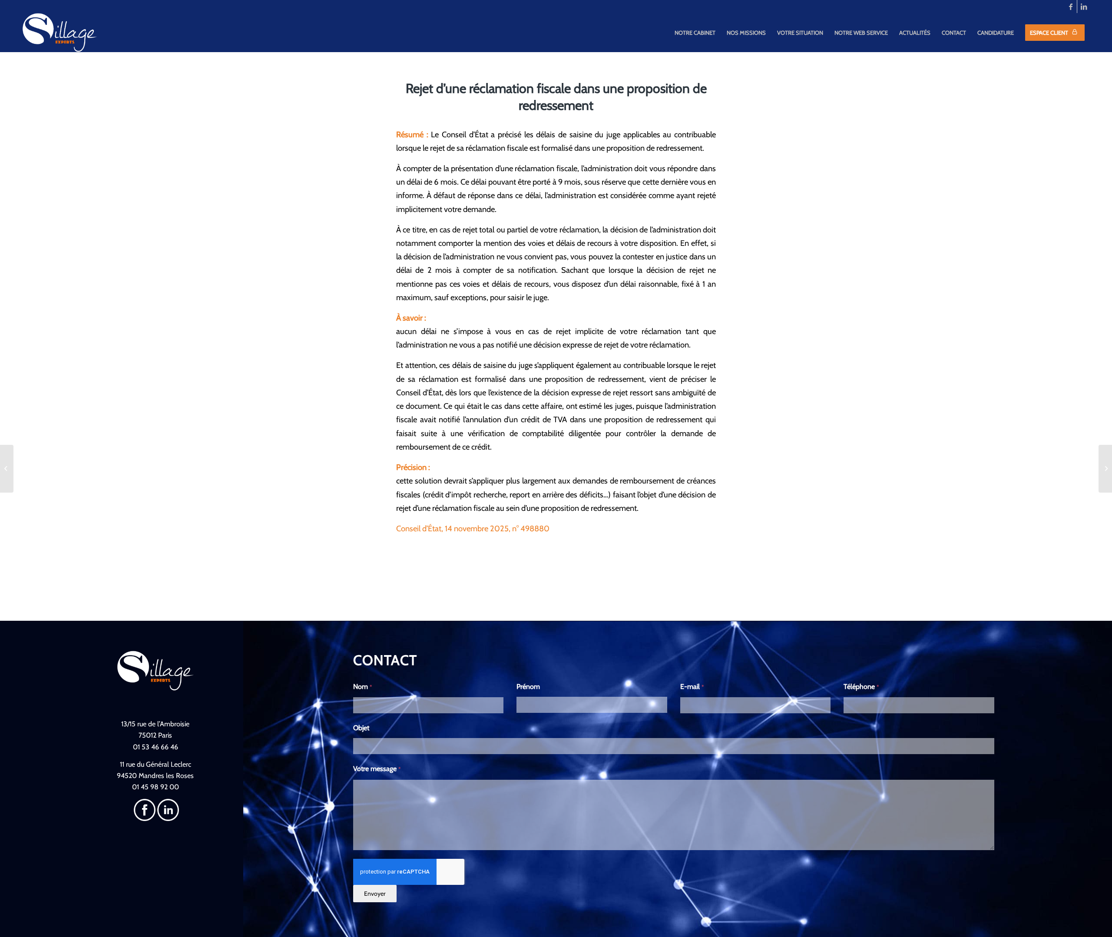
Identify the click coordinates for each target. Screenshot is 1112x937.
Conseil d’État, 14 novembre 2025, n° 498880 (472, 528)
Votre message (377, 769)
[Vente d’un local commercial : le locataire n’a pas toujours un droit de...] (6, 469)
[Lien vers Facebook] (1070, 6)
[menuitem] (695, 32)
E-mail (692, 686)
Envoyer (374, 893)
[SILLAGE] (60, 32)
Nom (362, 686)
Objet (361, 728)
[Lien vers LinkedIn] (1083, 6)
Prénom (528, 686)
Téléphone (861, 686)
